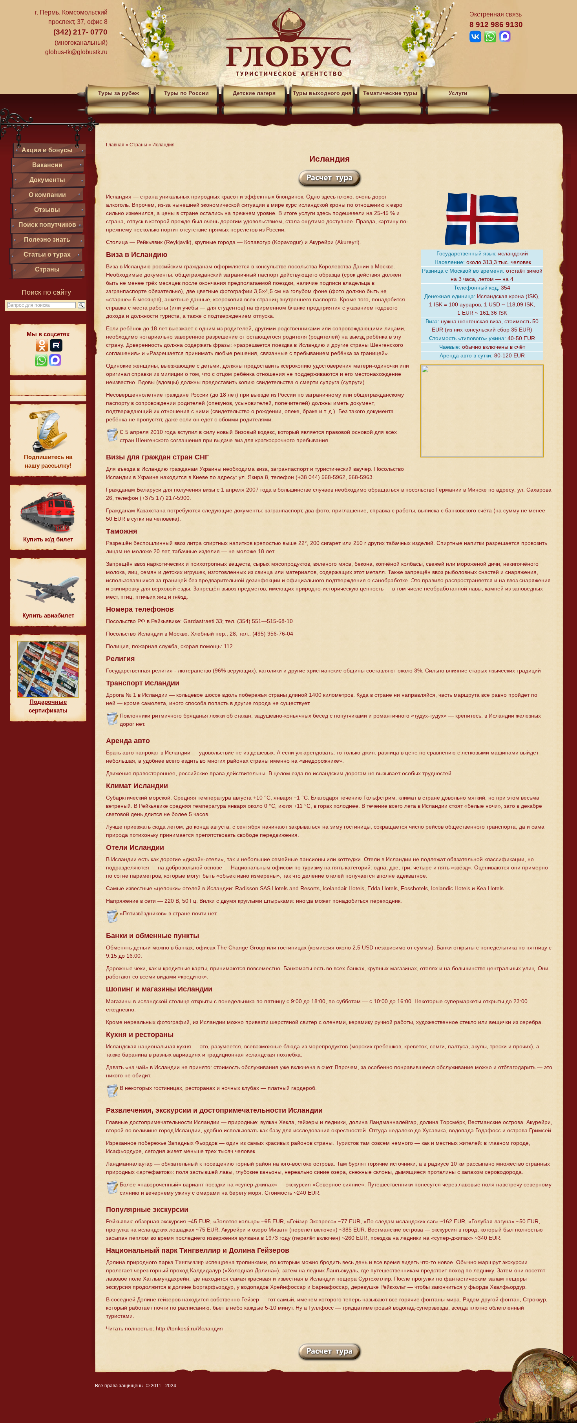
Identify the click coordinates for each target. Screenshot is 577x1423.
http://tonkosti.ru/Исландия (189, 1328)
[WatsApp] (41, 364)
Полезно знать (47, 239)
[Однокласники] (42, 349)
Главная (115, 145)
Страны (47, 269)
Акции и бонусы (47, 150)
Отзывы (47, 209)
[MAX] (55, 364)
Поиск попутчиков (47, 224)
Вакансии (47, 165)
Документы (47, 180)
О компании (47, 194)
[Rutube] (56, 349)
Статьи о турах (47, 254)
